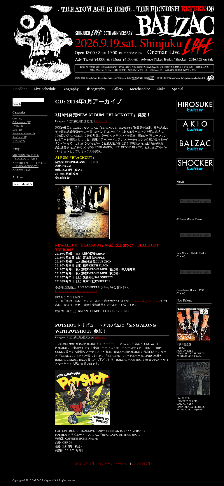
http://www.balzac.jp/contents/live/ (76, 291)
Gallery (117, 89)
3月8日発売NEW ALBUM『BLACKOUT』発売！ (103, 114)
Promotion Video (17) (23, 133)
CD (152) (17, 118)
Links (161, 89)
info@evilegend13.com (146, 301)
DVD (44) (17, 126)
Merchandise (140, 89)
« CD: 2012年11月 (83, 463)
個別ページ (101, 121)
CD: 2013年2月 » (141, 463)
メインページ (104, 463)
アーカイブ (122, 463)
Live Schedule (45, 89)
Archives (17, 177)
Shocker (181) (19, 137)
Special (177, 89)
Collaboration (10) (21, 122)
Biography (70, 89)
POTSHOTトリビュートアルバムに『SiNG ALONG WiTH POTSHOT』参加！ (29, 166)
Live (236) (17, 129)
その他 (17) (18, 141)
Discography (95, 89)
